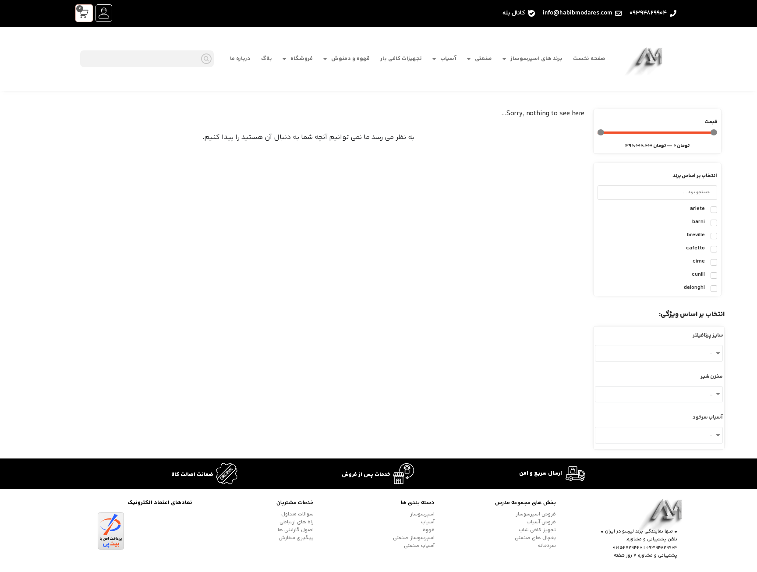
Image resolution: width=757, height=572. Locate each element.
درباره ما (240, 58)
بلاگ (266, 58)
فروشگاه (301, 58)
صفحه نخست (589, 58)
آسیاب (448, 58)
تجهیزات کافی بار (401, 58)
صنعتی (483, 58)
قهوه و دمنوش (350, 58)
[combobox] (146, 58)
